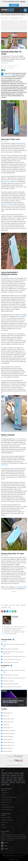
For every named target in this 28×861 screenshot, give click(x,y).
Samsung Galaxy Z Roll (8, 721)
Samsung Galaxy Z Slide (8, 719)
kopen (3, 780)
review (18, 605)
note (10, 605)
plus (14, 605)
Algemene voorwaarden (7, 820)
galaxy (6, 605)
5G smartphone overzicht (8, 733)
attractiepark (9, 780)
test (9, 607)
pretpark (20, 777)
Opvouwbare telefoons (15, 14)
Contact (3, 825)
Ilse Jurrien (5, 65)
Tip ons (17, 859)
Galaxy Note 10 (8, 75)
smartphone (4, 607)
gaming (23, 782)
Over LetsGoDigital (6, 817)
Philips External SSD (6, 802)
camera (3, 775)
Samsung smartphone (9, 181)
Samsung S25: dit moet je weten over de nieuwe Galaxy (14, 645)
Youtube (6, 848)
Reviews (2, 14)
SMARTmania (21, 143)
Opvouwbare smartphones (9, 730)
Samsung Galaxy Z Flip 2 (8, 742)
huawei (15, 777)
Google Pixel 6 (6, 724)
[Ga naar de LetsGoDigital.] (2, 18)
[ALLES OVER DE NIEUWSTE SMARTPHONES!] (7, 10)
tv (23, 780)
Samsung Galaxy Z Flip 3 (8, 745)
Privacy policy (5, 822)
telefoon (10, 773)
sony (8, 777)
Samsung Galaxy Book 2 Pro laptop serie (12, 659)
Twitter (5, 845)
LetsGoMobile (11, 859)
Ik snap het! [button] (14, 5)
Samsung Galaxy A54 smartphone (10, 662)
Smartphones (7, 14)
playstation (12, 782)
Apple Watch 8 (5, 792)
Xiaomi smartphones (7, 751)
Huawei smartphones (7, 748)
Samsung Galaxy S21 (8, 727)
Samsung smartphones (8, 736)
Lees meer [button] (22, 1)
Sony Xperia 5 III (5, 804)
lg (11, 777)
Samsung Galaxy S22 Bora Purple (10, 649)
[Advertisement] (14, 25)
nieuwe (18, 782)
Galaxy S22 (4, 795)
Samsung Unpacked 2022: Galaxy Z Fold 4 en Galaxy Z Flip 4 (13, 652)
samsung (23, 605)
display (3, 777)
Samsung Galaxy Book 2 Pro (8, 807)
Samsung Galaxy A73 (7, 799)
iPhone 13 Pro (6, 716)
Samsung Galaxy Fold (8, 739)
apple (15, 780)
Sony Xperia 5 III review (8, 681)
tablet (8, 784)
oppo (8, 775)
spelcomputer (5, 782)
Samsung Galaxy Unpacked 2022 (9, 797)
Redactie (4, 827)
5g (18, 775)
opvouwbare (13, 775)
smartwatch (4, 464)
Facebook (6, 842)
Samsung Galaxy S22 (8, 713)
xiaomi (19, 780)
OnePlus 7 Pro (5, 204)
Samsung (4, 67)
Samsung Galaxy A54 (7, 809)
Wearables (23, 14)
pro (22, 775)
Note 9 (24, 183)
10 (2, 605)
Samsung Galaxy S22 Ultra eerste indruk (12, 686)
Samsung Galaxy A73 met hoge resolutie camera (14, 656)
